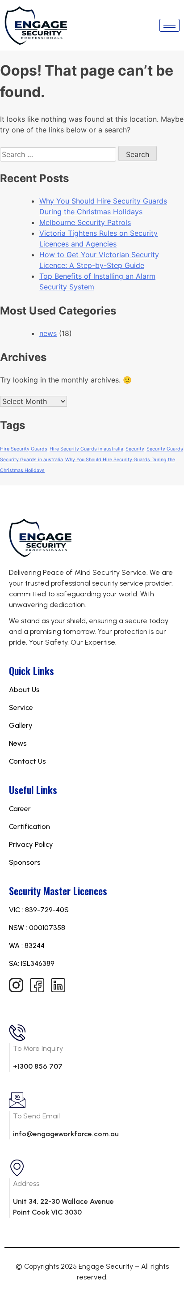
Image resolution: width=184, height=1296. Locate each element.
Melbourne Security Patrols (85, 222)
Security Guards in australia (31, 460)
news (48, 333)
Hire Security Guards (23, 449)
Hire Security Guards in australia (86, 449)
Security (134, 449)
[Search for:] (59, 154)
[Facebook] (36, 984)
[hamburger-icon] (169, 25)
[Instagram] (15, 984)
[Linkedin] (57, 984)
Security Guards (164, 449)
